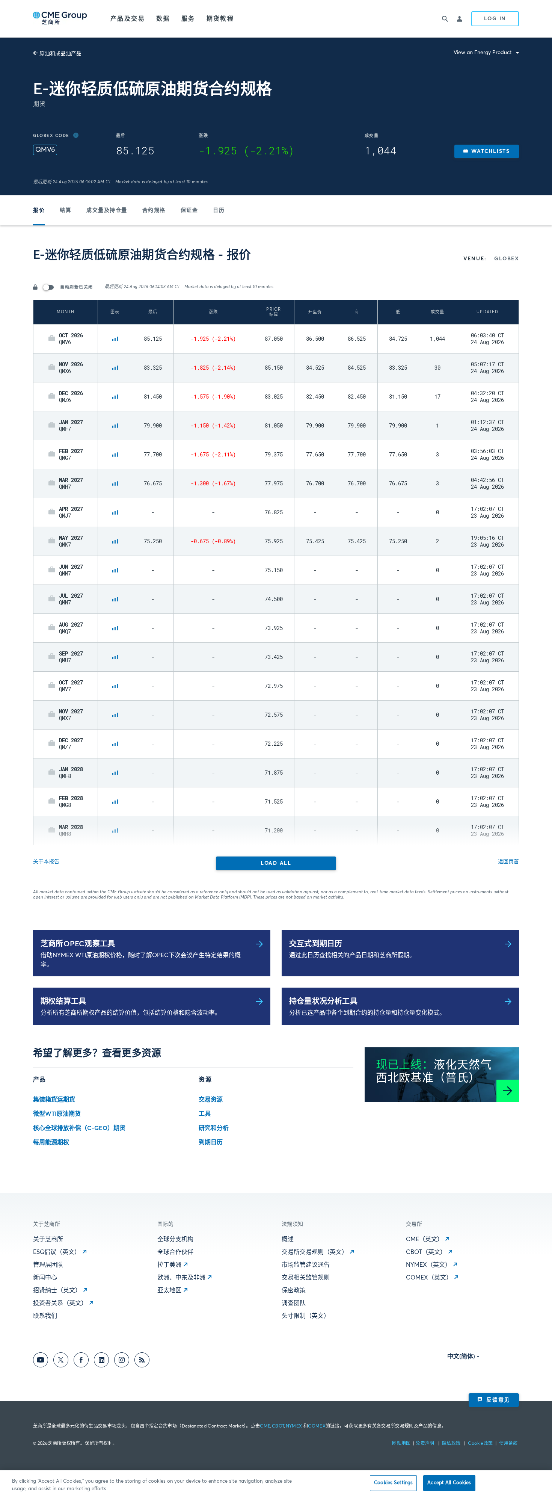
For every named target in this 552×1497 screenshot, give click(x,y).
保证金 (189, 210)
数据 (163, 19)
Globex (506, 258)
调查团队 (294, 1303)
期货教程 (220, 19)
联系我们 (45, 1316)
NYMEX (294, 1426)
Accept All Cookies (449, 1482)
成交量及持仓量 (106, 210)
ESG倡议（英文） (56, 1252)
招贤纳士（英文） (57, 1290)
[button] (486, 151)
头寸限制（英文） (306, 1316)
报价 (39, 210)
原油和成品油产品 (60, 53)
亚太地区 (169, 1290)
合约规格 (154, 210)
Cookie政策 (480, 1443)
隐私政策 (452, 1443)
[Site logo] (60, 19)
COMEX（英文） (429, 1278)
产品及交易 (127, 19)
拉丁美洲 (169, 1265)
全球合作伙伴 (175, 1252)
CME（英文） (424, 1239)
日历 (219, 210)
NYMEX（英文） (428, 1265)
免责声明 (426, 1443)
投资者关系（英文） (60, 1303)
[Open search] (444, 18)
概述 (288, 1239)
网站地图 (402, 1443)
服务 (188, 19)
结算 (65, 210)
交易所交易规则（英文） (315, 1252)
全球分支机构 (175, 1239)
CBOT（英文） (426, 1252)
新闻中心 (45, 1278)
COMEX (317, 1426)
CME (265, 1426)
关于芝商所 (48, 1239)
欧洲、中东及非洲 (181, 1278)
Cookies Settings (393, 1482)
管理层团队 (48, 1265)
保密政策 (294, 1290)
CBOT (278, 1426)
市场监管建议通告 (306, 1265)
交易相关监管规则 (306, 1278)
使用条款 (508, 1443)
